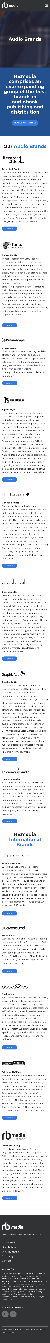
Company (7, 1256)
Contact (6, 1261)
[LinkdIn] (5, 1314)
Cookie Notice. (8, 1332)
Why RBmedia (10, 1251)
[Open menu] (46, 5)
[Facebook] (13, 1314)
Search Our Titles (25, 123)
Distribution (9, 1247)
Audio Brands (10, 1242)
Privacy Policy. (40, 1329)
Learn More (9, 229)
